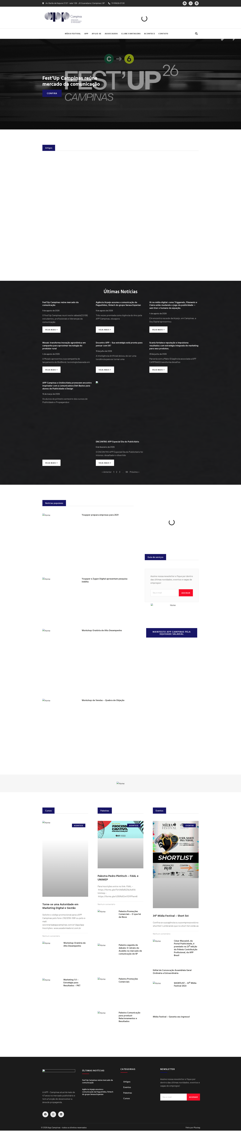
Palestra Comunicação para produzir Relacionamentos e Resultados (129, 1017)
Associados (111, 33)
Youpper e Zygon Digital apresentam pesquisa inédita (104, 580)
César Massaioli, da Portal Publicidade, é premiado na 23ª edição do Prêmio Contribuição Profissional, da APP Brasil (185, 948)
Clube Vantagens (131, 33)
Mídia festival (73, 33)
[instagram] (191, 3)
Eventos (127, 1087)
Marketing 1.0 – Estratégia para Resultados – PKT (71, 982)
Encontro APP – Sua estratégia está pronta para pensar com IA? (119, 344)
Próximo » (134, 472)
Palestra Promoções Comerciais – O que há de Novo (130, 914)
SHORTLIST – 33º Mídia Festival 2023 (185, 984)
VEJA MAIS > (51, 329)
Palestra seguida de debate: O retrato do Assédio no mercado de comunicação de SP (130, 949)
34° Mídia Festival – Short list (171, 915)
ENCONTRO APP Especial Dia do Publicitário (117, 441)
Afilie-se (96, 33)
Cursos (126, 1098)
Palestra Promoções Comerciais (128, 980)
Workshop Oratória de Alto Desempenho (102, 630)
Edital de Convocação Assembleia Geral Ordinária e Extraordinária (172, 971)
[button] (196, 33)
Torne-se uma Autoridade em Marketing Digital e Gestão (60, 906)
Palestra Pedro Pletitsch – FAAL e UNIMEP (118, 877)
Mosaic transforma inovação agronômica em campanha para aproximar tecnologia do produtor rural (64, 345)
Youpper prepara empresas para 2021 (100, 514)
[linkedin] (197, 3)
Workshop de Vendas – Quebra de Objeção (103, 700)
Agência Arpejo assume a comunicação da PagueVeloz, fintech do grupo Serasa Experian (118, 304)
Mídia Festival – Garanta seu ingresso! (171, 1016)
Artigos (126, 1081)
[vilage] (120, 783)
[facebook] (185, 3)
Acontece (149, 33)
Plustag (197, 1127)
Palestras (127, 1092)
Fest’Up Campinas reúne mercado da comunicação (71, 81)
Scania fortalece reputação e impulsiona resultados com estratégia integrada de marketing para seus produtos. (173, 345)
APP (86, 33)
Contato (163, 33)
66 (127, 472)
